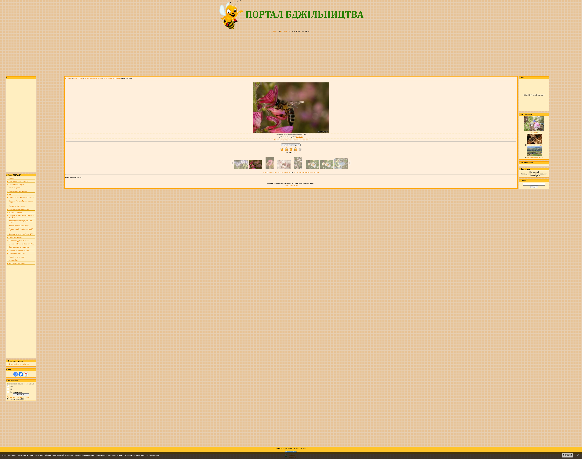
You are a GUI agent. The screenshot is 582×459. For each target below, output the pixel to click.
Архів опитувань (23, 397)
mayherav (299, 137)
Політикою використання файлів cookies (141, 455)
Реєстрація (288, 185)
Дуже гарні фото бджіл (17, 364)
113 (298, 172)
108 (282, 172)
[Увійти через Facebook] (20, 374)
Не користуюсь (16, 392)
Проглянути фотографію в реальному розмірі (291, 140)
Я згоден (567, 455)
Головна (276, 31)
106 (275, 172)
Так (11, 386)
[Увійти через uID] (15, 374)
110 (288, 172)
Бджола (534, 132)
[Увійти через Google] (26, 374)
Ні (11, 389)
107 (279, 172)
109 (285, 172)
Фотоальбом (78, 78)
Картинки (283, 31)
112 (295, 172)
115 (304, 172)
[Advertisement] (91, 55)
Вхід (296, 185)
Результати (11, 397)
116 (307, 172)
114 (301, 172)
